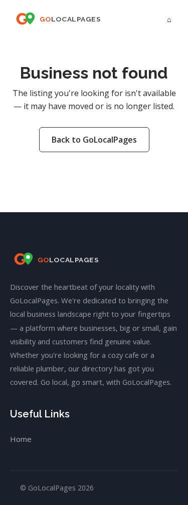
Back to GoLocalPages (94, 139)
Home (21, 439)
